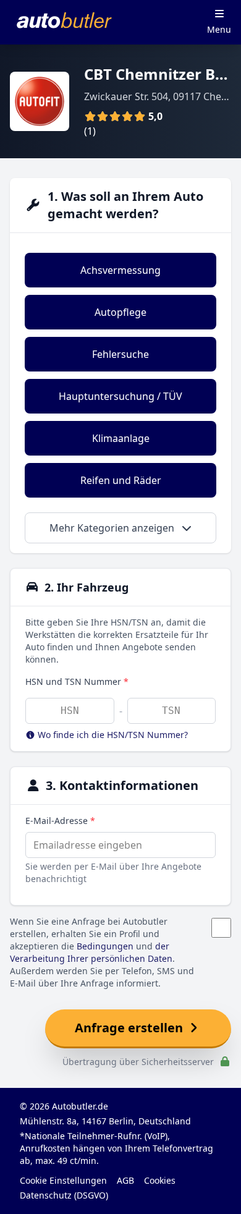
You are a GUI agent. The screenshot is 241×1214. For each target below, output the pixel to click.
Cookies (159, 1180)
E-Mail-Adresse (60, 820)
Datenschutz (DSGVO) (64, 1195)
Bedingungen (105, 946)
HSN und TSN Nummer (77, 681)
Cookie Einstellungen (63, 1180)
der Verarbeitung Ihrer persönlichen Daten (91, 952)
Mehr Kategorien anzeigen (113, 528)
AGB (125, 1180)
